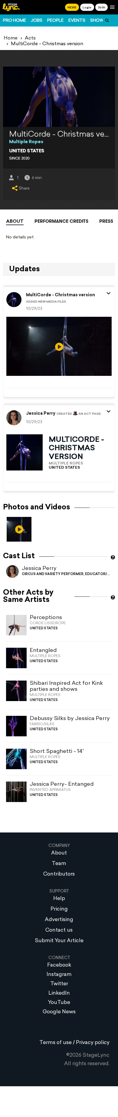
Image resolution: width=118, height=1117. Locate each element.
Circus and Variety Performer (53, 574)
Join (101, 7)
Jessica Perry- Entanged (62, 784)
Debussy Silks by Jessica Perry (70, 719)
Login (87, 7)
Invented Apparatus (50, 790)
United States (26, 151)
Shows (98, 20)
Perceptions (46, 618)
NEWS (72, 7)
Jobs (36, 20)
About (15, 221)
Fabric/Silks (42, 724)
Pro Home (14, 20)
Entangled (43, 650)
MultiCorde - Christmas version (60, 295)
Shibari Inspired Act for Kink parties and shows (66, 686)
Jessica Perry (39, 568)
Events (76, 20)
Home (11, 38)
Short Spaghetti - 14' (57, 751)
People (55, 20)
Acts (30, 38)
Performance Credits (61, 221)
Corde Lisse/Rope (48, 623)
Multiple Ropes (26, 142)
